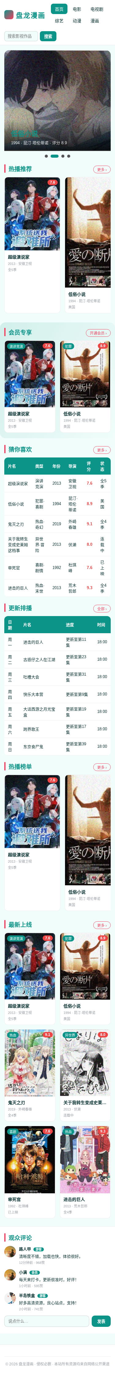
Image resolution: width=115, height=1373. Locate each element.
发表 (101, 1321)
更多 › (102, 170)
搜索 (48, 36)
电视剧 (96, 9)
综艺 (59, 20)
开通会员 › (98, 333)
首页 (59, 9)
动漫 (77, 20)
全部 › (102, 609)
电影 (77, 9)
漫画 (94, 20)
